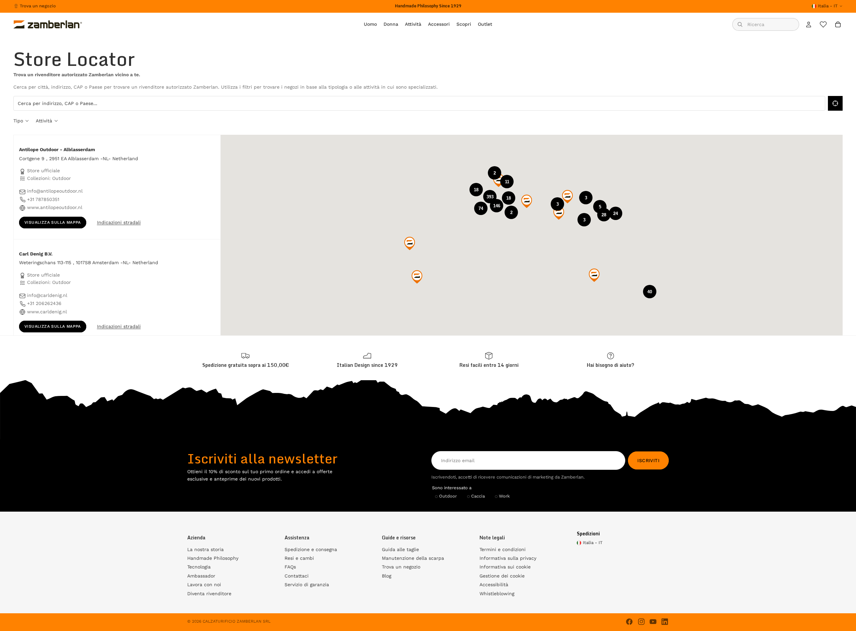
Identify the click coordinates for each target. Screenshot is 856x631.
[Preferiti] (823, 24)
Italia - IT (828, 5)
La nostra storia (205, 549)
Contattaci (297, 576)
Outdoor (448, 496)
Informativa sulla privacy (507, 558)
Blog (386, 576)
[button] (490, 196)
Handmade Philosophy (212, 558)
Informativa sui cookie (505, 566)
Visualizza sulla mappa (52, 222)
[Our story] (367, 360)
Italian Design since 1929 (367, 365)
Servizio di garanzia (307, 584)
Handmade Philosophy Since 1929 (428, 6)
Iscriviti (648, 460)
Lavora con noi (204, 584)
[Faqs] (610, 360)
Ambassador (201, 576)
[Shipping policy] (245, 360)
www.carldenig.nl (47, 311)
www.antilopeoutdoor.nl (54, 207)
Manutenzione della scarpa (413, 558)
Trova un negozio (38, 5)
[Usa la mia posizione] (835, 103)
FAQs (290, 566)
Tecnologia (199, 566)
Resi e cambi (299, 558)
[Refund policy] (489, 360)
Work (504, 496)
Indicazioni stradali (119, 222)
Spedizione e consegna (311, 549)
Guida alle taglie (400, 549)
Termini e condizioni (502, 549)
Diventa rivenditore (209, 593)
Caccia (478, 496)
